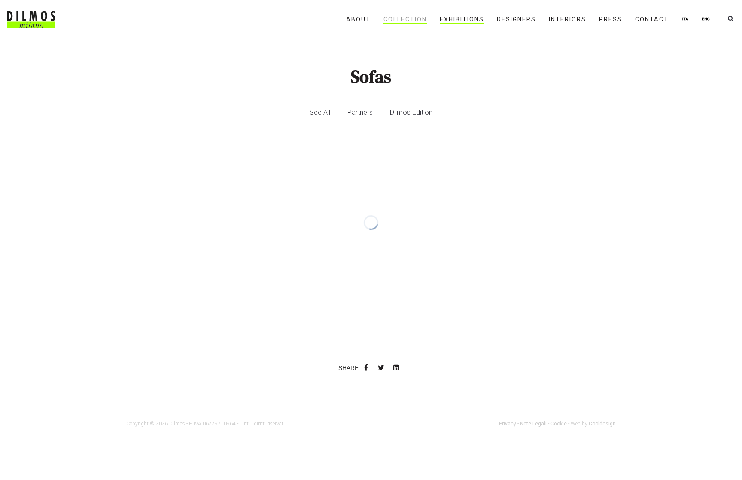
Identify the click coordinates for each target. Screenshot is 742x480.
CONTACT (652, 19)
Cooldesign (602, 424)
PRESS (610, 19)
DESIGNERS (516, 19)
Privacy (507, 424)
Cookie (558, 424)
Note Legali (533, 424)
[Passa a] (685, 19)
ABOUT (358, 19)
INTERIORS (567, 19)
